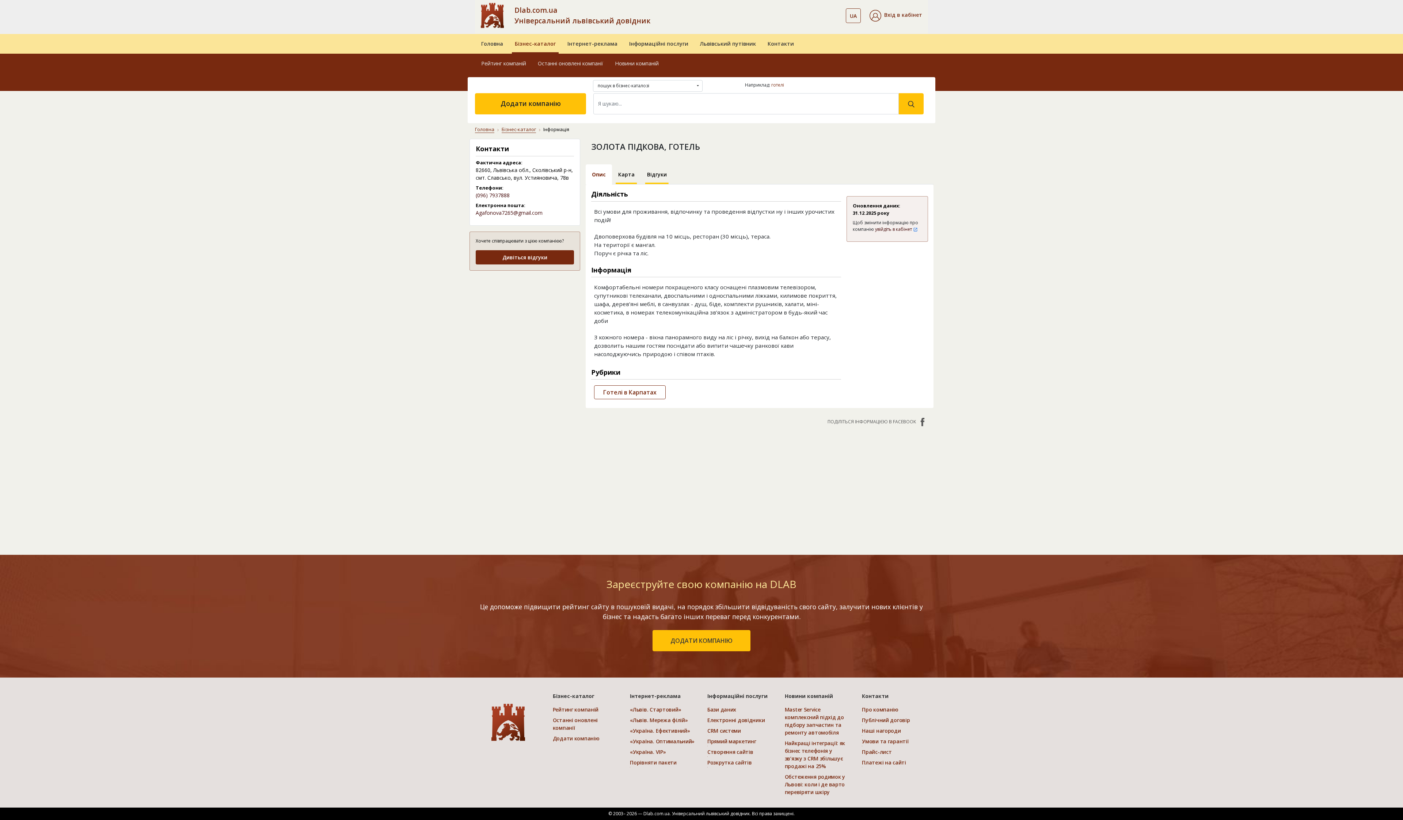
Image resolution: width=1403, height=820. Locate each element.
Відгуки (657, 174)
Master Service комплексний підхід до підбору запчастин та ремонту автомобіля (814, 721)
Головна (492, 43)
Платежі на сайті (884, 762)
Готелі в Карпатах (630, 392)
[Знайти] (911, 103)
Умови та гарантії (885, 741)
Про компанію (880, 709)
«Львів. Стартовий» (655, 709)
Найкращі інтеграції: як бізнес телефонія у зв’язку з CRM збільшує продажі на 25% (815, 755)
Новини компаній (637, 63)
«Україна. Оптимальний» (662, 741)
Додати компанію (531, 103)
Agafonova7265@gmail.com (509, 212)
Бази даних (721, 709)
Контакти (781, 43)
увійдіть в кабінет (894, 229)
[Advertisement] (524, 322)
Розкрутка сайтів (729, 762)
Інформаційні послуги (658, 43)
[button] (896, 15)
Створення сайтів (730, 751)
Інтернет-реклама (592, 43)
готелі (777, 85)
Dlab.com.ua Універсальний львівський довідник (582, 15)
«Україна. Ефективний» (660, 730)
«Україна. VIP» (648, 751)
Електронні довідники (736, 720)
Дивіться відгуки (524, 257)
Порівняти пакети (653, 762)
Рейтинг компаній (503, 63)
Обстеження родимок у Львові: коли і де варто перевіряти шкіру (815, 784)
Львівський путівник (728, 43)
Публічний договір (886, 720)
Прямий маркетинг (731, 741)
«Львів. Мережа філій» (659, 720)
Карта (626, 174)
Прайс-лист (876, 751)
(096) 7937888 (493, 195)
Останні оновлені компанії (570, 63)
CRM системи (724, 730)
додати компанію (701, 641)
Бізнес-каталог (535, 43)
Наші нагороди (881, 730)
